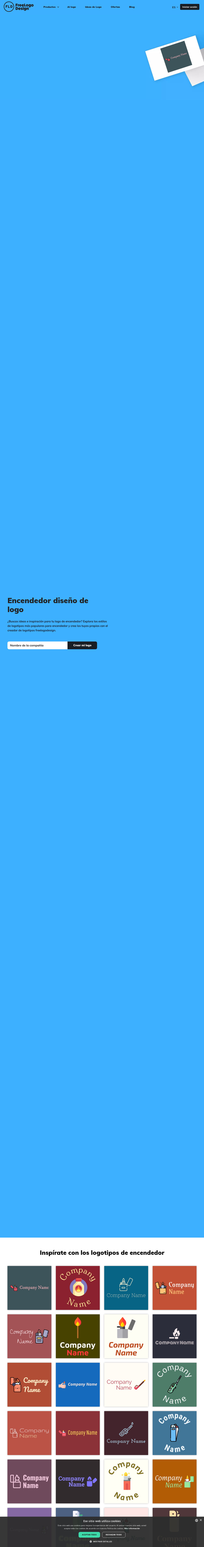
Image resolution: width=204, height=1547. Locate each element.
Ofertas (115, 6)
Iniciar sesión (189, 6)
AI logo (71, 6)
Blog (132, 6)
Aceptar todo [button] (89, 1534)
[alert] (102, 1532)
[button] (102, 1541)
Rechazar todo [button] (114, 1534)
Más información (132, 1528)
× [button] (201, 1520)
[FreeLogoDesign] (23, 6)
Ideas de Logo (93, 6)
